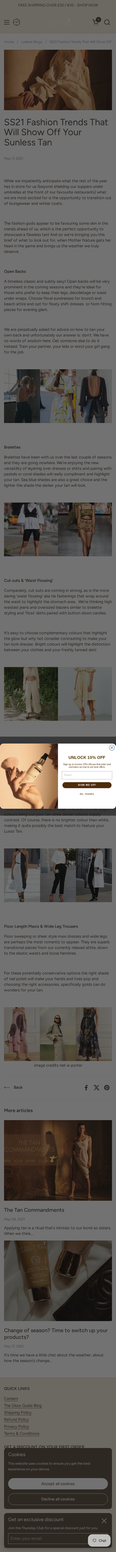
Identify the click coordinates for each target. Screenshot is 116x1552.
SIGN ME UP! (87, 785)
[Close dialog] (112, 747)
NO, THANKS (87, 794)
